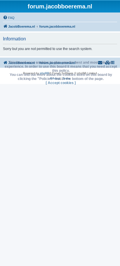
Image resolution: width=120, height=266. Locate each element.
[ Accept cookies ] (61, 83)
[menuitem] (9, 17)
